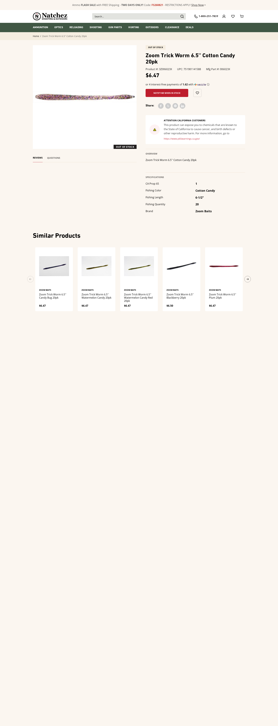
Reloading (76, 27)
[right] (247, 279)
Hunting (133, 27)
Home (36, 36)
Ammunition (40, 27)
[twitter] (168, 106)
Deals (190, 27)
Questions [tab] (53, 157)
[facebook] (161, 106)
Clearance (172, 27)
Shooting (96, 27)
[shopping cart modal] (242, 16)
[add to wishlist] (197, 93)
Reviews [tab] (38, 157)
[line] (182, 106)
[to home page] (50, 16)
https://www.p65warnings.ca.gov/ (182, 138)
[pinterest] (175, 106)
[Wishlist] (233, 16)
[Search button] (182, 16)
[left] (30, 279)
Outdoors (152, 27)
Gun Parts (115, 27)
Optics (58, 27)
